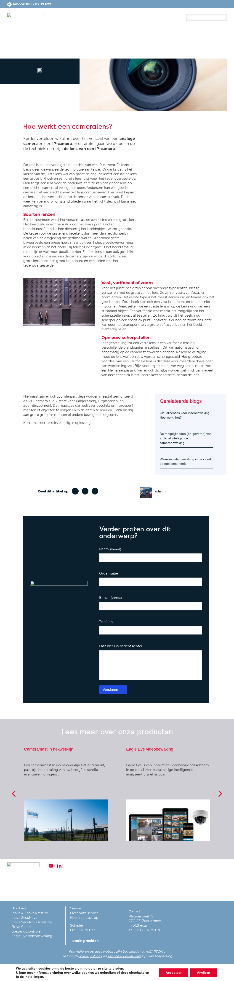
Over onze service (84, 913)
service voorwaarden (124, 956)
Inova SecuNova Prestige (32, 922)
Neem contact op (84, 918)
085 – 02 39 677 (82, 930)
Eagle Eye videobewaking (32, 936)
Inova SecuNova (24, 918)
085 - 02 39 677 (38, 4)
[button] (75, 491)
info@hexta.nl (139, 925)
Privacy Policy (90, 956)
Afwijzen (203, 972)
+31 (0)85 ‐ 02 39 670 (145, 930)
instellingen (34, 976)
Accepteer (173, 972)
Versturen (110, 690)
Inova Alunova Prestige (30, 913)
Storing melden (85, 941)
